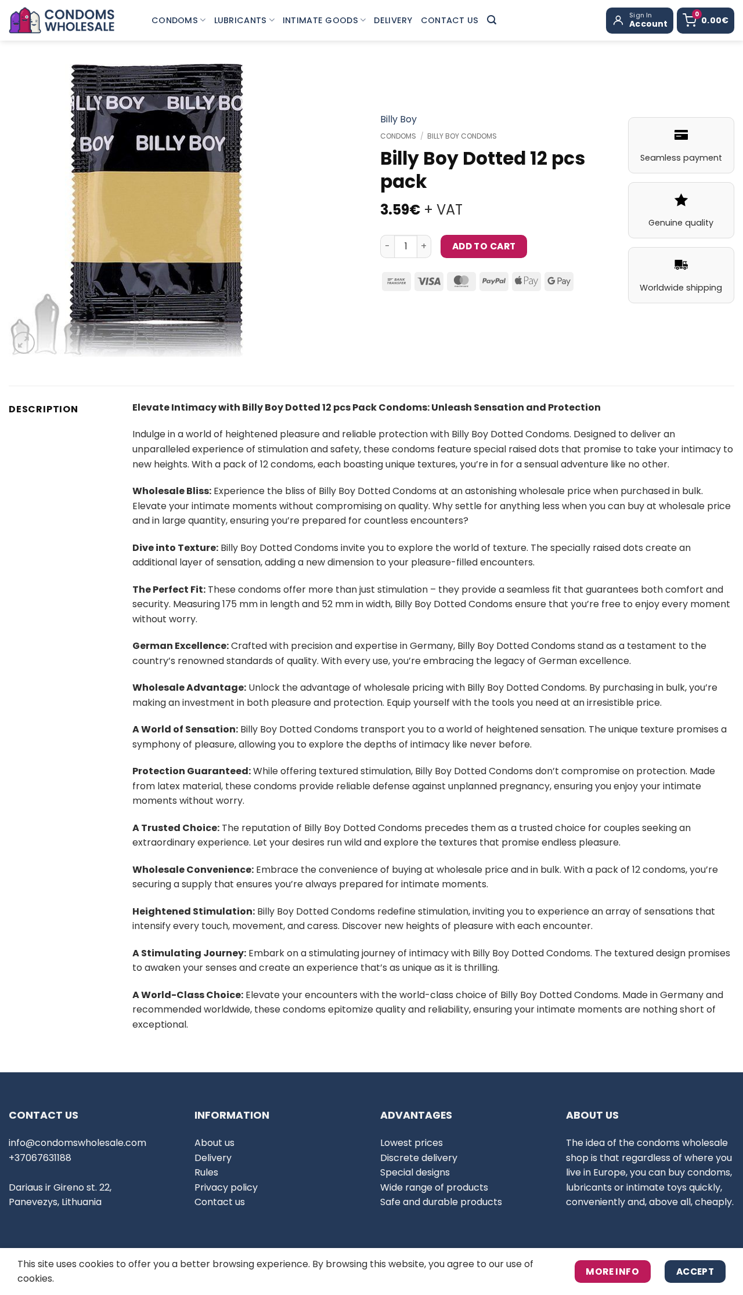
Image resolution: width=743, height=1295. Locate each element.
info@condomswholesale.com (77, 1142)
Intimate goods (320, 20)
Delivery (393, 20)
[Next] (281, 210)
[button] (491, 20)
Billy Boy (398, 119)
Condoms (175, 20)
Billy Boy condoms (462, 136)
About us (214, 1142)
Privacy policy (226, 1187)
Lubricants (240, 20)
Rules (206, 1172)
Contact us (450, 20)
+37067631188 (40, 1158)
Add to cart (484, 246)
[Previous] (29, 210)
